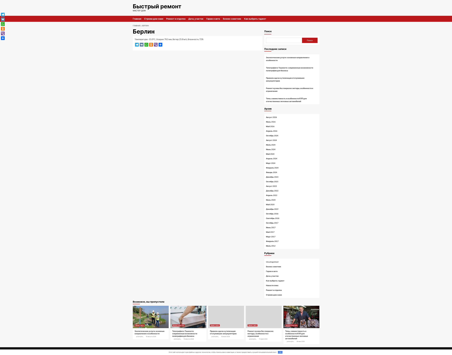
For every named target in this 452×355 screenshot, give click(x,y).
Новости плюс (272, 285)
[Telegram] (2, 14)
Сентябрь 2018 (272, 218)
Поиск (268, 31)
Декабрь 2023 (272, 177)
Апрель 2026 (271, 131)
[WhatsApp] (2, 24)
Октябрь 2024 (272, 136)
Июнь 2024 (270, 149)
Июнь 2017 (270, 227)
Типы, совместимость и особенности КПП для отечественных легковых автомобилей (286, 99)
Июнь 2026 (270, 122)
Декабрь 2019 (272, 209)
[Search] (317, 19)
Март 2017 (270, 237)
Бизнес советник (232, 19)
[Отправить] (2, 38)
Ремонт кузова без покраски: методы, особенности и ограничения (289, 89)
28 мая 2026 (301, 341)
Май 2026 (270, 126)
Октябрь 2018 (272, 214)
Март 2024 (270, 163)
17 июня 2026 (263, 339)
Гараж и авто (213, 19)
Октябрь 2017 (272, 223)
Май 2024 (270, 154)
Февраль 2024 (272, 168)
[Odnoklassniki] (2, 28)
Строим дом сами (153, 19)
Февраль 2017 (272, 241)
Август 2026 (271, 117)
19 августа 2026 (151, 336)
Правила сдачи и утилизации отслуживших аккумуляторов (285, 79)
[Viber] (2, 33)
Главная (137, 19)
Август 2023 (271, 186)
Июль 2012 (270, 246)
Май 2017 (270, 232)
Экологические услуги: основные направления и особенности (287, 58)
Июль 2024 (270, 145)
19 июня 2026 (225, 336)
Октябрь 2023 (272, 181)
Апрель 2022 (271, 195)
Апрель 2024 (271, 158)
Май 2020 (270, 204)
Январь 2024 (271, 172)
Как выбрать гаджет (255, 19)
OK (280, 352)
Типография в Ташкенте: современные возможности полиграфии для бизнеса (289, 69)
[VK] (2, 19)
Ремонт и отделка (175, 19)
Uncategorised (272, 262)
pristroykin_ (139, 336)
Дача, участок (195, 19)
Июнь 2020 (270, 200)
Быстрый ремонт (157, 6)
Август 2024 (271, 140)
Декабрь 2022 (272, 191)
